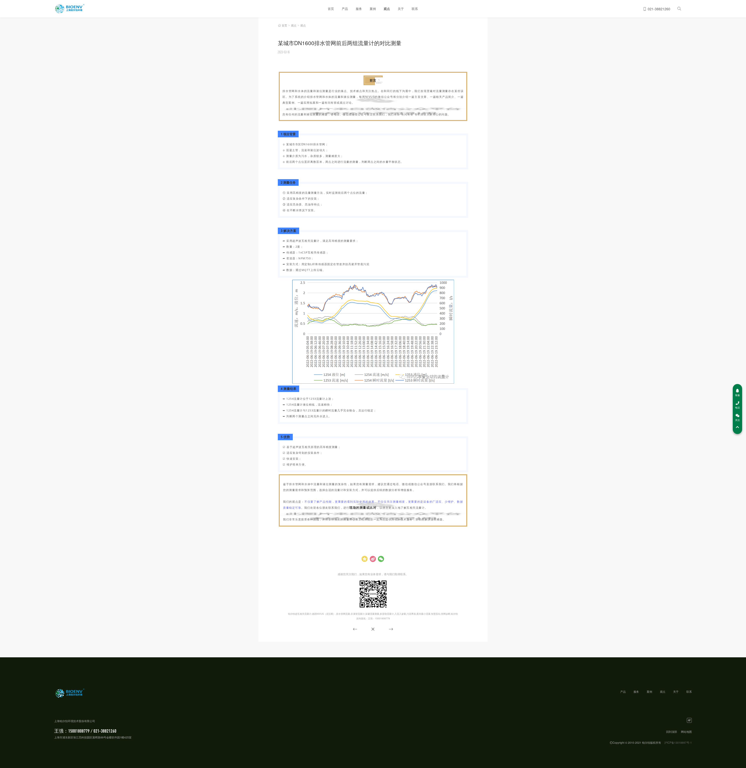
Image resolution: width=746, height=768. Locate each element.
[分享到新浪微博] (373, 559)
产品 (345, 8)
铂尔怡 (107, 9)
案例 (373, 8)
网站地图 (686, 732)
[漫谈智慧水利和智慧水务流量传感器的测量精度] (391, 628)
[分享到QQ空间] (365, 559)
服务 (359, 8)
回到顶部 (671, 732)
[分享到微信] (381, 559)
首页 (331, 8)
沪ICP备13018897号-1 (678, 742)
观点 (387, 8)
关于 (401, 8)
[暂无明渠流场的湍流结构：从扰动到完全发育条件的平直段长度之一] (355, 629)
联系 (415, 8)
